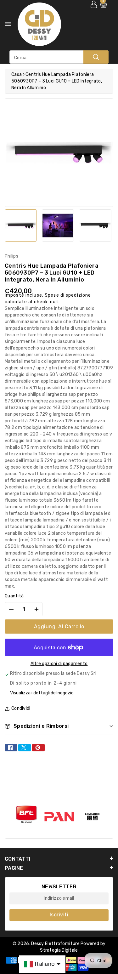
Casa (16, 74)
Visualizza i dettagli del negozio (42, 693)
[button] (59, 726)
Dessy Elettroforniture (55, 943)
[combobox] (59, 57)
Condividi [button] (21, 708)
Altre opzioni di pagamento (59, 663)
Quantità (14, 596)
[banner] (25, 815)
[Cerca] (96, 57)
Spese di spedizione (68, 295)
